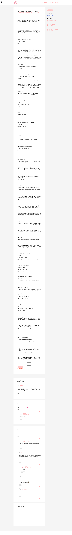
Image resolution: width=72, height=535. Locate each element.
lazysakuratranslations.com (28, 14)
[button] (46, 2)
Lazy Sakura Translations (24, 2)
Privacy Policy (56, 2)
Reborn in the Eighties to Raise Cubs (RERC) (28, 12)
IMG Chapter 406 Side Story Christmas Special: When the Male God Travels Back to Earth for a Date (52, 26)
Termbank (53, 2)
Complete (49, 2)
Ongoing (45, 2)
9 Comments (19, 12)
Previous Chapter (16, 376)
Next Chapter (42, 376)
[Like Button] (18, 370)
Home (42, 2)
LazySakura (24, 413)
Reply (40, 411)
